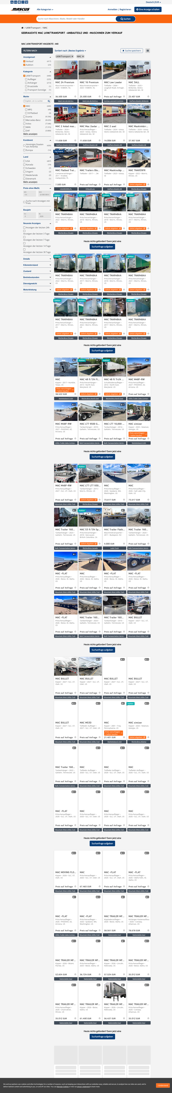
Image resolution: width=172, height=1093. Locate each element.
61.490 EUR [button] (85, 1018)
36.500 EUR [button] (61, 97)
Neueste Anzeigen (32, 223)
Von (25, 213)
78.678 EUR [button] (134, 931)
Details (26, 259)
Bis (40, 213)
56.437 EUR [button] (110, 1018)
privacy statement (83, 1087)
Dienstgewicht (30, 283)
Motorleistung (30, 290)
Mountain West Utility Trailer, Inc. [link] (67, 504)
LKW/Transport (33, 27)
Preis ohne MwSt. (31, 188)
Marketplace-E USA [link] (66, 398)
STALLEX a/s (90, 189)
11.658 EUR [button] (61, 141)
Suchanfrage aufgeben (102, 246)
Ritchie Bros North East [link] (90, 398)
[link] (66, 70)
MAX (40, 192)
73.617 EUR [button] (110, 500)
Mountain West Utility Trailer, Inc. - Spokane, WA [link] (122, 504)
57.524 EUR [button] (110, 975)
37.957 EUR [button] (134, 141)
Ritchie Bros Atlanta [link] (139, 742)
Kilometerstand (30, 265)
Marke (26, 96)
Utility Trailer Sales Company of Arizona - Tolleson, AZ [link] (148, 398)
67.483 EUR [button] (85, 887)
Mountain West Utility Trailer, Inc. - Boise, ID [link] (71, 592)
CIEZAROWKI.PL (66, 189)
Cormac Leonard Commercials (115, 101)
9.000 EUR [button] (109, 544)
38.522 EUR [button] (61, 394)
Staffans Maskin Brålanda (138, 101)
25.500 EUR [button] (85, 97)
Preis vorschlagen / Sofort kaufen (63, 389)
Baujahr (27, 210)
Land (25, 157)
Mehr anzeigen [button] (30, 133)
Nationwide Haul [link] (114, 935)
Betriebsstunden (31, 277)
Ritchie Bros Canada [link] (90, 548)
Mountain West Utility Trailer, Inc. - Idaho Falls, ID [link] (146, 891)
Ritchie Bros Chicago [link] (138, 189)
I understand (163, 1085)
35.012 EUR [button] (134, 975)
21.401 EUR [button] (110, 737)
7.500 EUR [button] (60, 185)
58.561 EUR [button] (110, 931)
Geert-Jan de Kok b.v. (66, 101)
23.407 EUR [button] (134, 97)
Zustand (27, 271)
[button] (37, 51)
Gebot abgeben (136, 184)
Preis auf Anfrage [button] (113, 97)
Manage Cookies (63, 1087)
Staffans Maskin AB (90, 145)
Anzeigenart (29, 57)
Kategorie (28, 71)
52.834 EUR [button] (61, 975)
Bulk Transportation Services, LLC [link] (92, 443)
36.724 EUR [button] (85, 975)
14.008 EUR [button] (110, 141)
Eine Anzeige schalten (149, 9)
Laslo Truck (114, 548)
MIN (25, 192)
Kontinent (28, 140)
